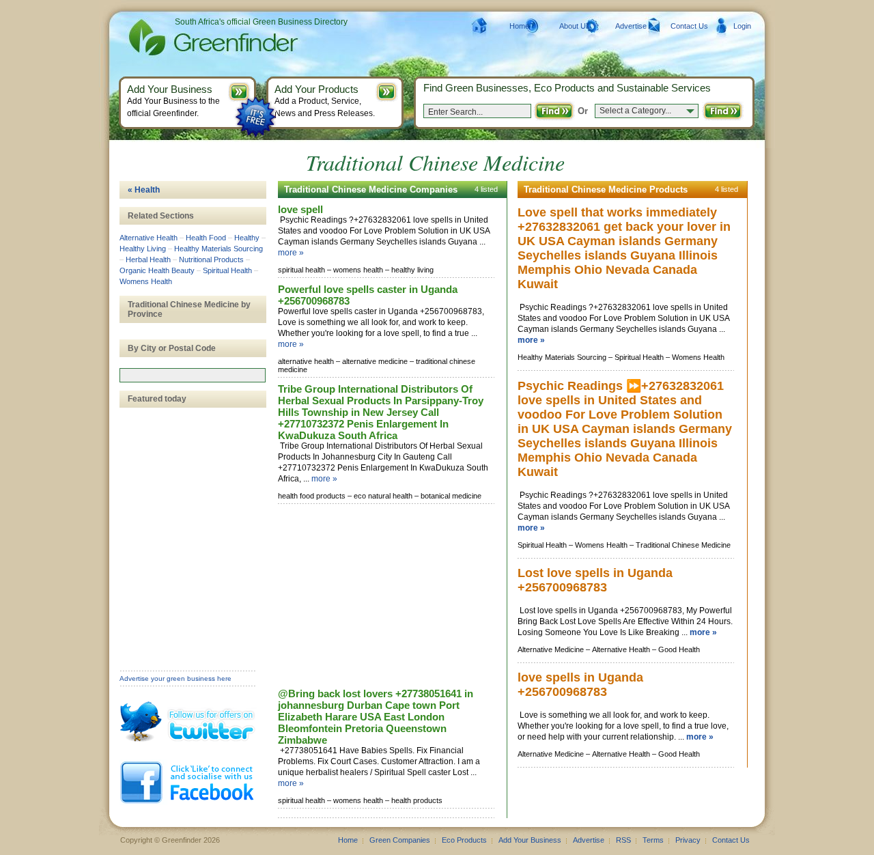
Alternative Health (148, 238)
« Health (144, 190)
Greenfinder (211, 37)
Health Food (206, 238)
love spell (300, 209)
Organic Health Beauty (157, 270)
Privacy (688, 840)
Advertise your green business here (175, 678)
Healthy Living (142, 248)
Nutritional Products (211, 259)
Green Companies (399, 840)
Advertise (631, 26)
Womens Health (145, 281)
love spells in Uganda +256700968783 (580, 685)
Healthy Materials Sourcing (218, 248)
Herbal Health (148, 259)
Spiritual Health (227, 270)
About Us (574, 26)
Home (519, 26)
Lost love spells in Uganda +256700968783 (595, 580)
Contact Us (689, 26)
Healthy (246, 238)
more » (291, 252)
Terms (653, 840)
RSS (623, 840)
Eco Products (464, 840)
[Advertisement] (380, 596)
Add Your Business (529, 840)
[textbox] (192, 375)
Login (742, 26)
